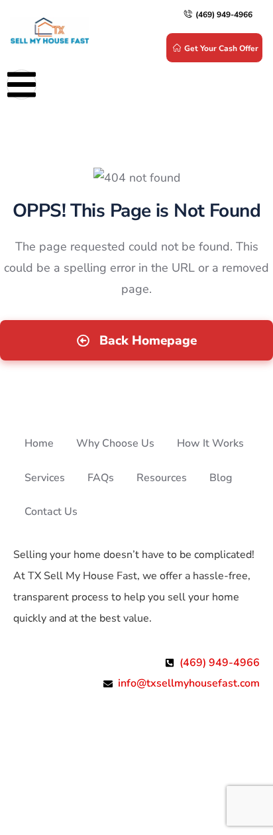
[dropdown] (21, 84)
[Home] (49, 31)
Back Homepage (146, 340)
